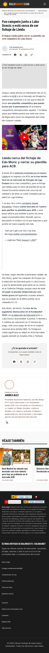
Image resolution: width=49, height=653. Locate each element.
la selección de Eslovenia (23, 315)
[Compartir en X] (20, 55)
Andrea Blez (12, 395)
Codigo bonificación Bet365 (12, 568)
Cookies (5, 603)
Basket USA (6, 622)
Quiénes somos (7, 594)
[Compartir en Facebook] (15, 55)
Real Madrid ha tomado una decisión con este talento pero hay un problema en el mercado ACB (15, 473)
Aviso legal (6, 562)
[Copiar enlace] (31, 55)
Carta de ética (7, 587)
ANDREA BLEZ (18, 47)
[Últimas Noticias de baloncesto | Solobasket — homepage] (15, 4)
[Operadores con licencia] (34, 501)
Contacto (5, 615)
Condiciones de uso (9, 575)
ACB (14, 96)
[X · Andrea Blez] (7, 422)
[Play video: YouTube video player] (24, 137)
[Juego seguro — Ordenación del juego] (21, 497)
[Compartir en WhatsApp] (26, 55)
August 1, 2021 (29, 240)
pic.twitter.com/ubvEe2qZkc (23, 234)
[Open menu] (44, 4)
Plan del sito (6, 628)
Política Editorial (8, 581)
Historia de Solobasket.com (12, 609)
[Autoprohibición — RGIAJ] (36, 497)
